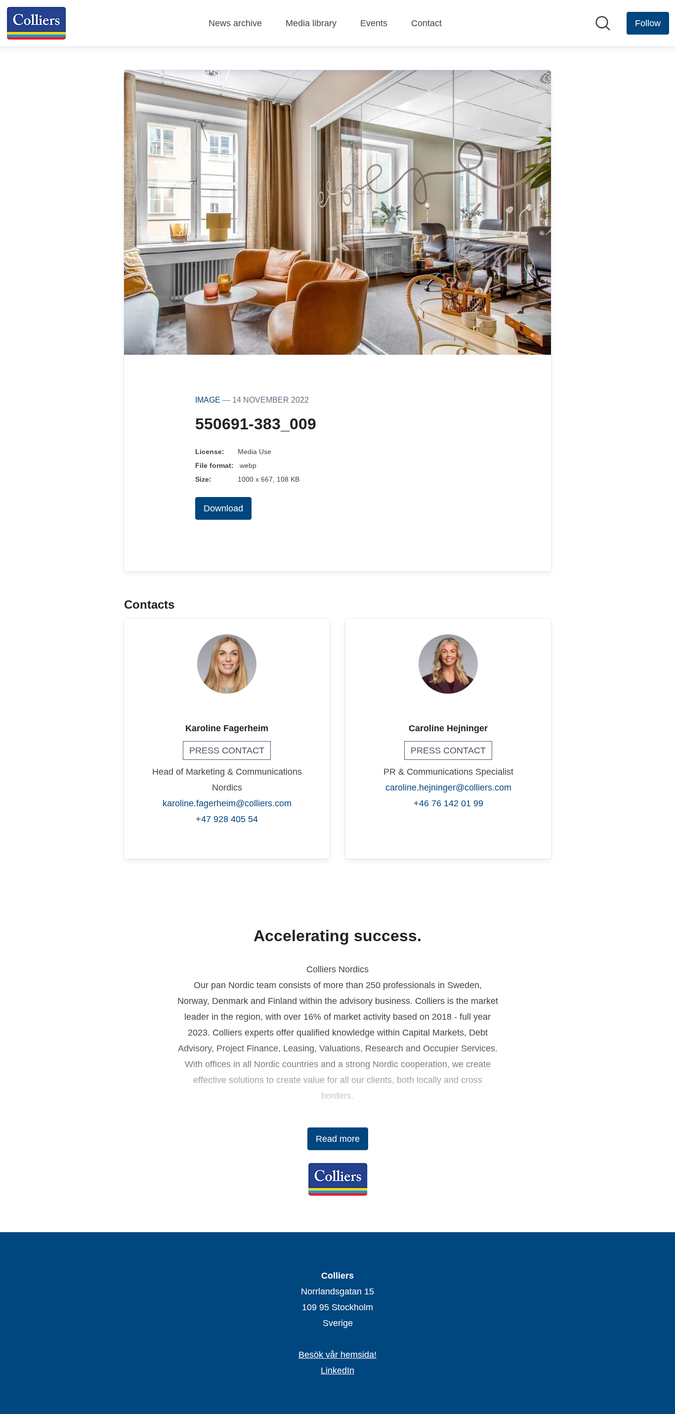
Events (373, 23)
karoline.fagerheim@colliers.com (227, 803)
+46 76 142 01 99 (448, 803)
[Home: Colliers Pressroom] (36, 23)
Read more (338, 1139)
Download (223, 508)
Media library (311, 23)
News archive (235, 23)
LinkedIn (337, 1370)
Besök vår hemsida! (337, 1355)
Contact (426, 23)
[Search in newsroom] (603, 23)
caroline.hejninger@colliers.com (448, 787)
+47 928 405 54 (227, 819)
